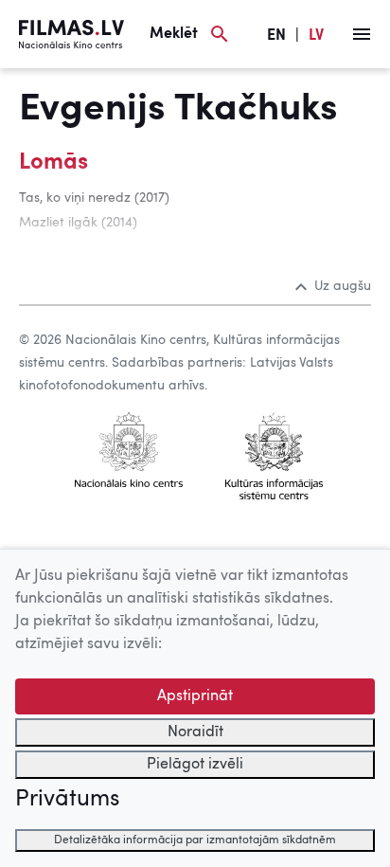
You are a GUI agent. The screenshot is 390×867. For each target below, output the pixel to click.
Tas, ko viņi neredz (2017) (94, 198)
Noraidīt (195, 732)
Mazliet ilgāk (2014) (78, 222)
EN (276, 36)
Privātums (67, 799)
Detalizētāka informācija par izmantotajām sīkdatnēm (195, 840)
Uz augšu (342, 286)
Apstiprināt (195, 696)
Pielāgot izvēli (195, 764)
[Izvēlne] (361, 34)
